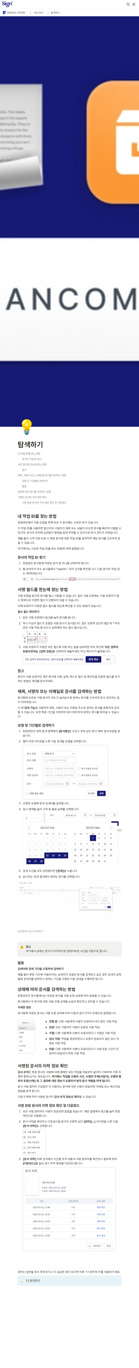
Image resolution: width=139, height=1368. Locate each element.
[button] (128, 4)
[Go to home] (7, 4)
